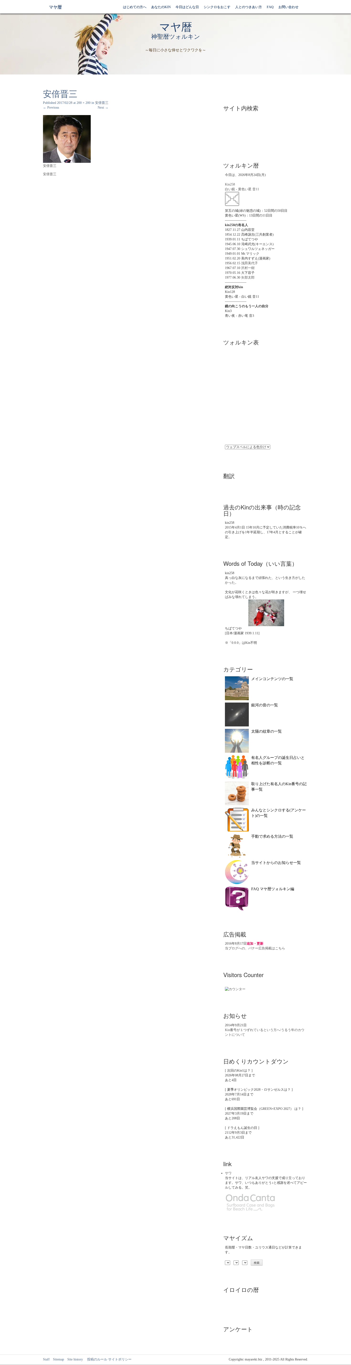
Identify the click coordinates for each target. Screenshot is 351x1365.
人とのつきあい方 (248, 7)
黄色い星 (244, 189)
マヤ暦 (55, 7)
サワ (228, 1173)
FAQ (270, 7)
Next (103, 107)
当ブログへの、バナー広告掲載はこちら (255, 948)
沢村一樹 (248, 268)
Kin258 (230, 184)
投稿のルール (95, 1359)
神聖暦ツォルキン (175, 36)
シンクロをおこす (217, 7)
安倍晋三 (101, 103)
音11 (255, 189)
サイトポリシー (120, 1359)
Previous (51, 107)
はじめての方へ (134, 7)
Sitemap (58, 1359)
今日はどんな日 (187, 7)
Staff (46, 1359)
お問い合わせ (288, 7)
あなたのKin (161, 7)
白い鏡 (230, 189)
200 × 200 (83, 103)
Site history (75, 1359)
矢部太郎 (248, 277)
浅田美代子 (249, 263)
